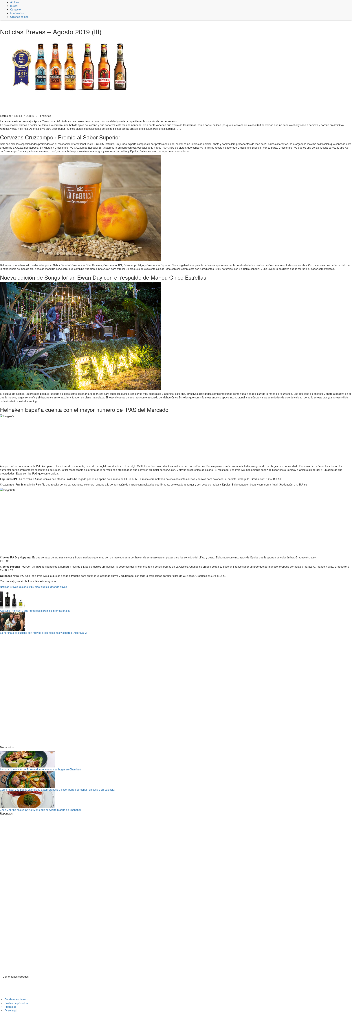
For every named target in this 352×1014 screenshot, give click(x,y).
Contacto (15, 9)
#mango (54, 587)
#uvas (63, 587)
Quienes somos (19, 17)
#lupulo (45, 587)
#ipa (37, 587)
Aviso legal (11, 1010)
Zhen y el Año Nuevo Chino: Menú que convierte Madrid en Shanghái (40, 810)
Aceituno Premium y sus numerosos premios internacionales (35, 610)
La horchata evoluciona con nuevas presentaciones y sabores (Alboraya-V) (43, 632)
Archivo (14, 2)
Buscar (14, 6)
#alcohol (23, 587)
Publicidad (10, 1006)
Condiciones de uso (16, 999)
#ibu (31, 587)
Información (17, 13)
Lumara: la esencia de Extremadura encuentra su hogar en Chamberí (40, 769)
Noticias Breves (9, 587)
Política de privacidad (17, 1003)
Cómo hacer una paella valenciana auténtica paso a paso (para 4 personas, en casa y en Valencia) (57, 789)
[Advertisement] (90, 105)
